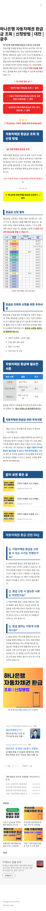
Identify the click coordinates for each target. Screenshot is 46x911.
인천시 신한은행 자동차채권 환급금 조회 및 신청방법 (17, 785)
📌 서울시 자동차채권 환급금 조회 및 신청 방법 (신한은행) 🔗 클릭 (23, 97)
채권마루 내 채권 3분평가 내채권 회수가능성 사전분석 (22, 748)
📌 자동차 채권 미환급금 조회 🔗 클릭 (23, 87)
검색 (35, 5)
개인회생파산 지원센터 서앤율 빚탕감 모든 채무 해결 (15, 729)
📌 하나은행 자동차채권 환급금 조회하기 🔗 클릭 (23, 196)
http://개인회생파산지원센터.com (19, 726)
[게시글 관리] (16, 766)
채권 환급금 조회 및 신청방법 (17, 776)
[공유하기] (12, 766)
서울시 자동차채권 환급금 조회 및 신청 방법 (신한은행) (17, 794)
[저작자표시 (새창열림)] (31, 766)
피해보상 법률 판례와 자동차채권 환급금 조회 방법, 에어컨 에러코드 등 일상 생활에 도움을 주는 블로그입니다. (18, 868)
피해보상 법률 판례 (12, 861)
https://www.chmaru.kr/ (16, 745)
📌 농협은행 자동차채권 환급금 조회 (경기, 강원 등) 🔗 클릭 (23, 109)
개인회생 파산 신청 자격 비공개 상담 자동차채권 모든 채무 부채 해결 (15, 735)
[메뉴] (41, 5)
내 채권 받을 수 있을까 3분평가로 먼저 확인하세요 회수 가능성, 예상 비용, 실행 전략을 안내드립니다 (23, 753)
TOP (41, 903)
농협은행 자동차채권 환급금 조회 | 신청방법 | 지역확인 (17, 791)
